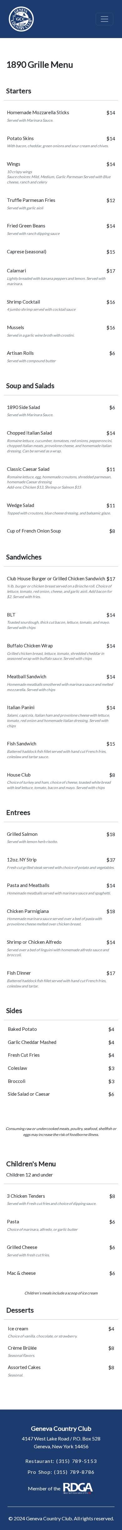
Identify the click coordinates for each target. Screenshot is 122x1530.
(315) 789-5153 (76, 1461)
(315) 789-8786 (74, 1472)
